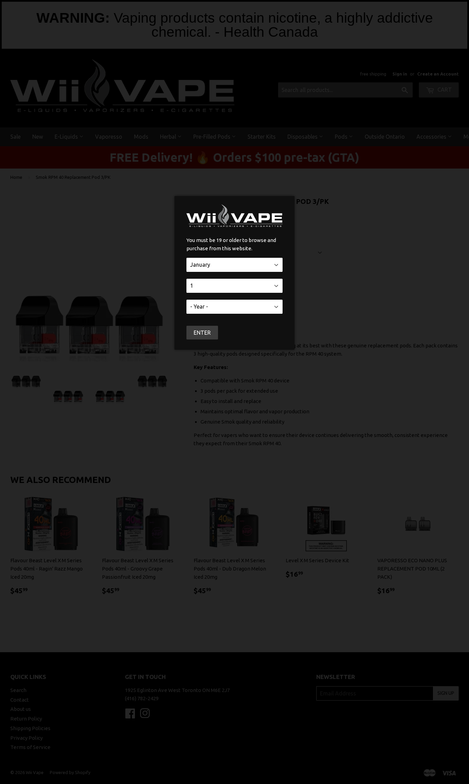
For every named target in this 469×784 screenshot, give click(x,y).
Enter (202, 333)
